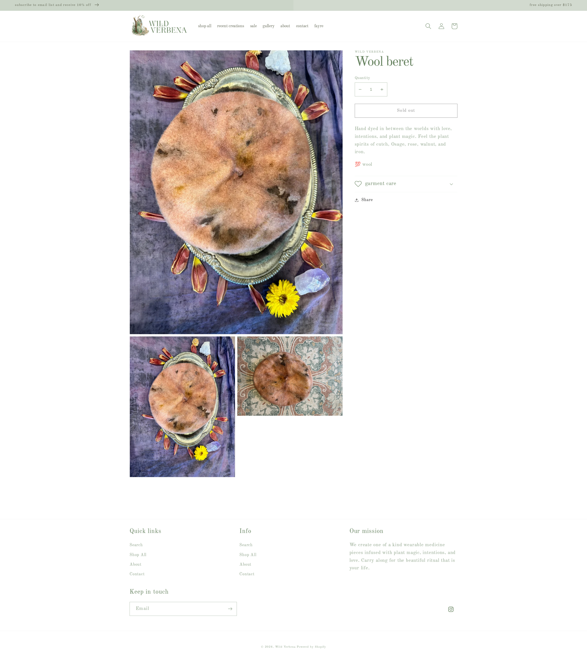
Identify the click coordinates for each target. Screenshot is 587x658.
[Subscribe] (230, 609)
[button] (428, 26)
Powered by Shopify (311, 646)
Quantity (362, 78)
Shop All (138, 555)
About (135, 564)
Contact (137, 574)
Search (136, 545)
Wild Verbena (285, 646)
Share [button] (367, 200)
